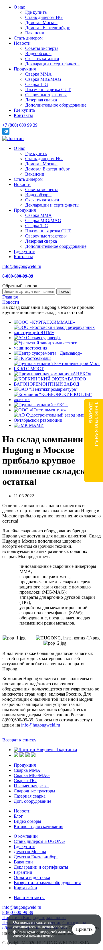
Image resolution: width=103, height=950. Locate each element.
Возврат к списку (19, 739)
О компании (26, 836)
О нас (19, 7)
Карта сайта (25, 887)
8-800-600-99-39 (17, 912)
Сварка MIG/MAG (43, 79)
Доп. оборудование (32, 801)
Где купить (36, 12)
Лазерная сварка (41, 99)
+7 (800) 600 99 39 (19, 125)
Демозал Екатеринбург (47, 27)
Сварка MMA (38, 74)
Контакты (23, 115)
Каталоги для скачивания (38, 826)
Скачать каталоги (42, 58)
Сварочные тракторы (46, 94)
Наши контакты (29, 897)
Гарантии (23, 872)
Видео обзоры (27, 821)
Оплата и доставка (32, 877)
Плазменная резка (31, 785)
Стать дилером (28, 38)
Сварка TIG (36, 84)
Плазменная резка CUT (48, 89)
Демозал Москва (41, 22)
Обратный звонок (19, 285)
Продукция (25, 68)
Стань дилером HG (44, 17)
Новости (22, 43)
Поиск (64, 291)
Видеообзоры (38, 53)
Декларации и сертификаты (52, 63)
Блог (18, 816)
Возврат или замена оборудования (47, 882)
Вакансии (34, 32)
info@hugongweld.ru (21, 266)
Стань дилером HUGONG (39, 841)
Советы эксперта (41, 48)
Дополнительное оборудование (55, 105)
